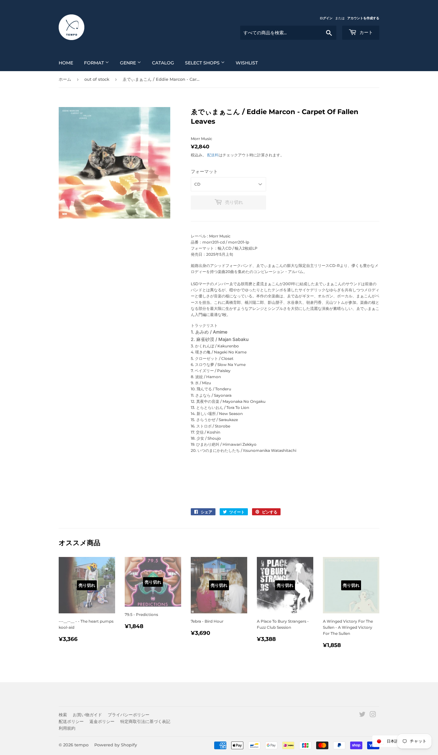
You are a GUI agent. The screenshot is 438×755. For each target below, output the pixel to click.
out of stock (96, 79)
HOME (66, 63)
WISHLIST (247, 63)
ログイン (326, 18)
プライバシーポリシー (128, 714)
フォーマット (204, 171)
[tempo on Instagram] (373, 715)
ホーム (65, 79)
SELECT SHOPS (203, 63)
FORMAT (94, 63)
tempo (81, 744)
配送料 (213, 155)
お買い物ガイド (87, 714)
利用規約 (67, 728)
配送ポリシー (71, 721)
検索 (63, 714)
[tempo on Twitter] (362, 715)
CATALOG (163, 63)
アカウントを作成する (363, 18)
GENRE (128, 63)
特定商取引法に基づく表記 (145, 721)
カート (365, 32)
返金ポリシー (101, 721)
